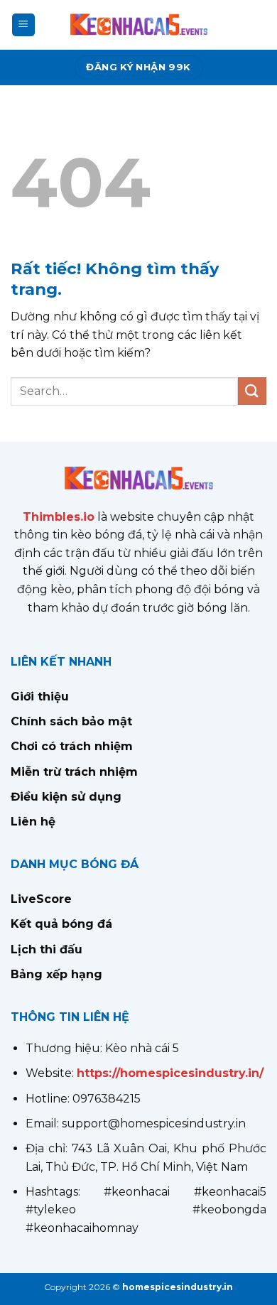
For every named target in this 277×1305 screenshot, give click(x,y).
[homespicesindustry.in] (138, 25)
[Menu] (23, 25)
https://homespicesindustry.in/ (170, 1073)
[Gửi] (252, 391)
